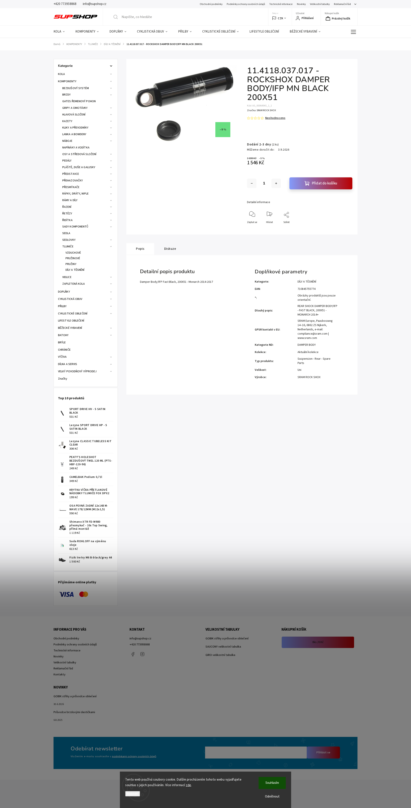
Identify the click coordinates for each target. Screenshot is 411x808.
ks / (318, 642)
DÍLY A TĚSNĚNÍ (75, 270)
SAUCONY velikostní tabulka (223, 647)
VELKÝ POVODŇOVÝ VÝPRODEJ (77, 371)
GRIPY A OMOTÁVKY (75, 108)
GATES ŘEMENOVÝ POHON (79, 101)
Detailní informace (258, 202)
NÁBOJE (67, 141)
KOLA (61, 74)
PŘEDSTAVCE (70, 174)
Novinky (301, 4)
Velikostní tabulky (320, 4)
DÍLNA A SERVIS (67, 364)
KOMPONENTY (67, 81)
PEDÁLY (67, 161)
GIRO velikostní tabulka (220, 655)
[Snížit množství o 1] (251, 183)
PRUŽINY (71, 264)
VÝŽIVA (62, 357)
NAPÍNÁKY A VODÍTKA (75, 147)
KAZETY (67, 121)
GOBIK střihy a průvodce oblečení (227, 638)
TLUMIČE (67, 246)
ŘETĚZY (67, 213)
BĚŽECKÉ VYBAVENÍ (70, 328)
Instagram (142, 654)
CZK (280, 18)
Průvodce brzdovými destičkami (74, 712)
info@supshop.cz (140, 638)
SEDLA (66, 233)
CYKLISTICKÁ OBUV (70, 299)
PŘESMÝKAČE (70, 187)
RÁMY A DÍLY (69, 200)
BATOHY (63, 335)
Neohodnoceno (275, 118)
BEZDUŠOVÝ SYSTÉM (75, 88)
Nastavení (132, 794)
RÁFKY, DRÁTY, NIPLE (75, 194)
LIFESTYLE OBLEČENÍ (71, 321)
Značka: (261, 110)
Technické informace (281, 4)
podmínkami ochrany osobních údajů (134, 756)
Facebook (133, 654)
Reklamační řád (342, 4)
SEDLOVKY (69, 240)
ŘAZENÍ (66, 207)
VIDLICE (66, 277)
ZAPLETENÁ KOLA (73, 284)
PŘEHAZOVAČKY (72, 180)
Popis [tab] (140, 248)
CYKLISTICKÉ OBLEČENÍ (72, 313)
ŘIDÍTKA (67, 220)
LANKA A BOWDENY (74, 134)
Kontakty (60, 674)
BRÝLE (62, 342)
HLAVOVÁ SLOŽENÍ (74, 114)
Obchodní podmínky (211, 4)
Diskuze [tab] (170, 248)
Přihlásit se (323, 752)
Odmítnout (272, 796)
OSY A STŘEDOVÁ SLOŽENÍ (79, 154)
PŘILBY (62, 306)
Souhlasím (272, 783)
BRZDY (66, 95)
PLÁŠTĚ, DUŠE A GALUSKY (78, 167)
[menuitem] (62, 32)
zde (188, 785)
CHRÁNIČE (64, 350)
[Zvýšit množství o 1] (276, 183)
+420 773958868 (140, 644)
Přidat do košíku (324, 183)
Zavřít (345, 229)
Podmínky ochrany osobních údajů (246, 4)
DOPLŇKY (64, 292)
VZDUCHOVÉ (73, 253)
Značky (62, 379)
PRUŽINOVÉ (73, 258)
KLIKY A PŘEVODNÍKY (75, 128)
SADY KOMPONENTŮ (75, 226)
